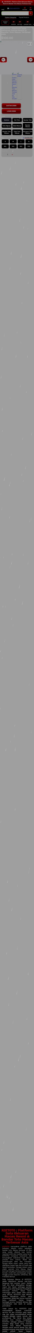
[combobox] (15, 13)
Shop (3, 9)
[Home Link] (13, 8)
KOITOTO (6, 1246)
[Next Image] (30, 59)
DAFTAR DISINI (11, 105)
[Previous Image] (3, 59)
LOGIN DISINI (11, 111)
